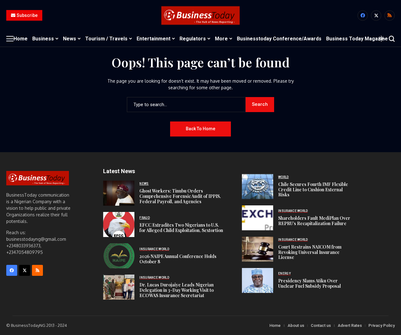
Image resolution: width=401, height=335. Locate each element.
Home (275, 325)
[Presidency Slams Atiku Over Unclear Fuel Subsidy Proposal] (257, 280)
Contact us (321, 325)
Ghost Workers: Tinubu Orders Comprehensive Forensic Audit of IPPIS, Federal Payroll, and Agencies (180, 196)
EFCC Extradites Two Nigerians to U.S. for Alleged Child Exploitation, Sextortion (181, 227)
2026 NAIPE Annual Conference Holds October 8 (177, 259)
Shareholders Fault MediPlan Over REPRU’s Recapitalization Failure (314, 220)
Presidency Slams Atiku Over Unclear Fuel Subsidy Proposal (309, 283)
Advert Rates (350, 325)
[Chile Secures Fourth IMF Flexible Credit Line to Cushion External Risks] (257, 186)
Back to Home (200, 128)
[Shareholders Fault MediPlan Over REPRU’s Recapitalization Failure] (257, 217)
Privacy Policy (381, 325)
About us (296, 325)
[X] (376, 15)
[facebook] (362, 15)
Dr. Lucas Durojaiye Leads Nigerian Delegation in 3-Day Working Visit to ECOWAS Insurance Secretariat (176, 290)
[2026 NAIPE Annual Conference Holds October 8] (118, 255)
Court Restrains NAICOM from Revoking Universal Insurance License (309, 252)
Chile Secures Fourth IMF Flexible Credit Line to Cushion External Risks (313, 189)
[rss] (389, 15)
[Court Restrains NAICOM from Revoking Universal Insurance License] (257, 249)
